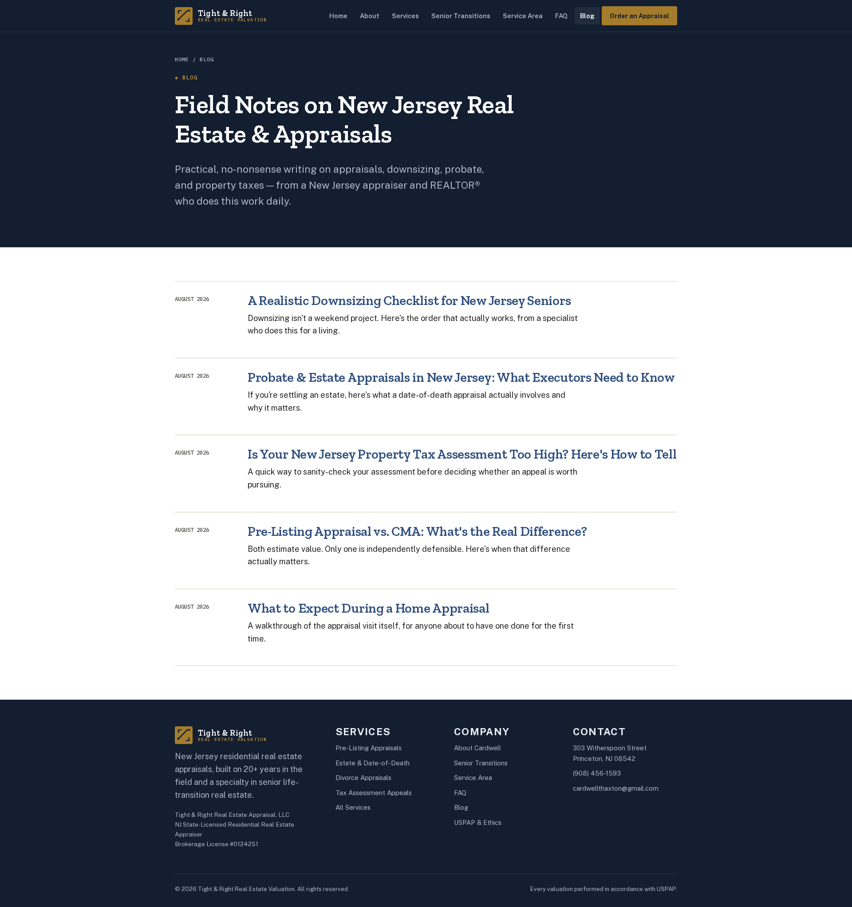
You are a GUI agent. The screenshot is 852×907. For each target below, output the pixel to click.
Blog (587, 16)
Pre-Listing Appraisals (368, 748)
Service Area (523, 16)
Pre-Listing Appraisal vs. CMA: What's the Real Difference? (417, 531)
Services (405, 16)
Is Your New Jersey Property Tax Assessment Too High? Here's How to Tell (462, 454)
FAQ (561, 16)
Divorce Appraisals (363, 777)
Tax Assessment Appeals (373, 792)
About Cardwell (477, 748)
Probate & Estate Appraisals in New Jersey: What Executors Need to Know (461, 377)
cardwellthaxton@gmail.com (616, 788)
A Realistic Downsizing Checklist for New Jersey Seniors (409, 300)
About (369, 16)
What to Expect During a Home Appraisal (368, 608)
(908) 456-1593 (597, 773)
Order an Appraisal (639, 16)
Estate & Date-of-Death (372, 763)
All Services (353, 807)
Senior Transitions (460, 16)
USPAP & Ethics (477, 822)
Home (338, 16)
